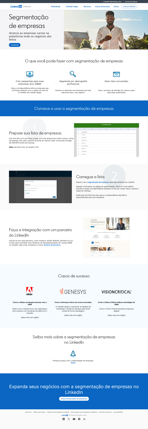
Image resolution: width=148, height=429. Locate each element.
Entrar (116, 6)
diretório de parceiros (52, 245)
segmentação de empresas (98, 182)
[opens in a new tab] (63, 420)
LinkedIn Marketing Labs (113, 1)
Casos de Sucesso (102, 6)
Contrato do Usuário (105, 412)
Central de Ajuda (131, 1)
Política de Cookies (39, 412)
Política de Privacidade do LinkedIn (58, 412)
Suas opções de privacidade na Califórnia (84, 412)
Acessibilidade (118, 412)
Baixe (73, 363)
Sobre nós (28, 412)
